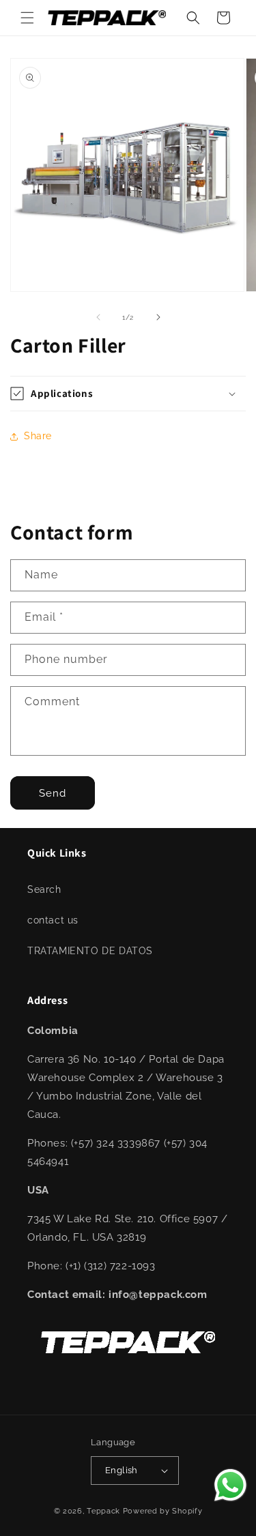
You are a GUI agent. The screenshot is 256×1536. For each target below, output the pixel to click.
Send (52, 793)
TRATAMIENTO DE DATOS (90, 950)
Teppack (103, 1511)
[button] (27, 18)
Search (44, 889)
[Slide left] (98, 317)
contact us (53, 920)
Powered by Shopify (163, 1511)
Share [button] (38, 435)
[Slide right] (158, 317)
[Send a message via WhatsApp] (230, 1485)
